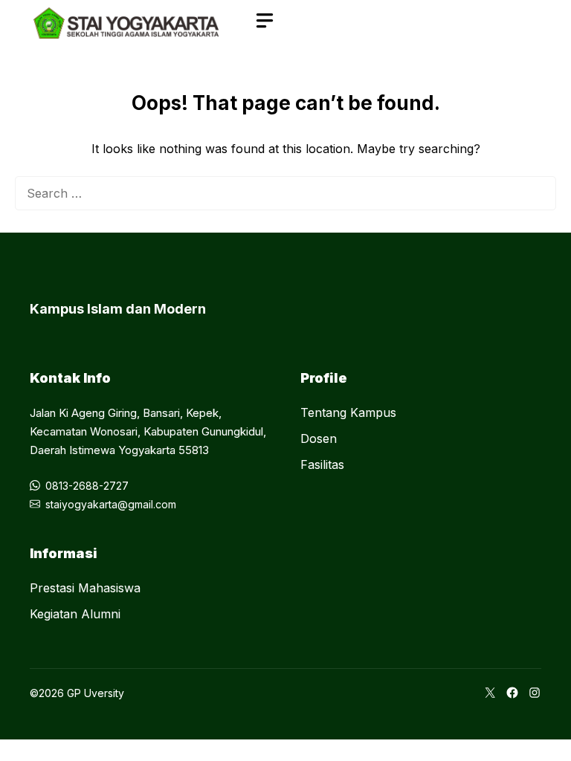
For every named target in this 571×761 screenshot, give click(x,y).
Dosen (318, 438)
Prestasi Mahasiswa (85, 587)
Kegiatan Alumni (75, 613)
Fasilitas (322, 464)
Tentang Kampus (348, 412)
